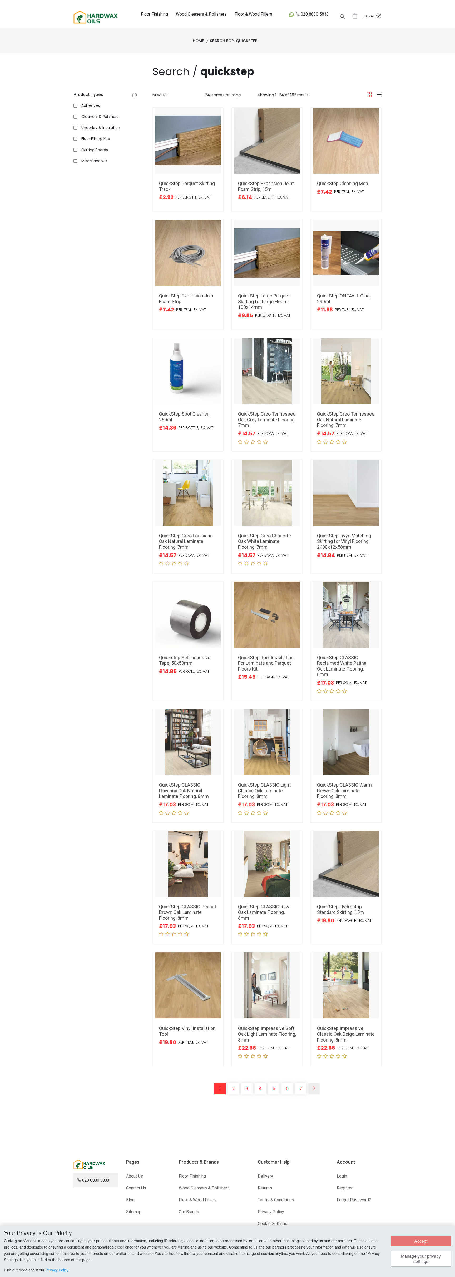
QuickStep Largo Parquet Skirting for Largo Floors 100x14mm (264, 301)
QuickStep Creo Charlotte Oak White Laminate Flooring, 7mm (264, 541)
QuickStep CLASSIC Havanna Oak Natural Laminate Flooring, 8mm (184, 790)
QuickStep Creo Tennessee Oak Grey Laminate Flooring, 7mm (266, 419)
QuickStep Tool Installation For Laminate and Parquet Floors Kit (266, 663)
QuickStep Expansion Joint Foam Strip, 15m (266, 186)
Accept (420, 1241)
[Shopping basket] (356, 16)
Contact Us (136, 1188)
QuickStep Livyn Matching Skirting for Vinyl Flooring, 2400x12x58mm (344, 541)
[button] (134, 95)
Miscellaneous (94, 160)
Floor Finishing (154, 14)
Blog (130, 1199)
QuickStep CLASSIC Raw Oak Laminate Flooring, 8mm (263, 912)
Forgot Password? (354, 1199)
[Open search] (342, 17)
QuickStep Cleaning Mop (342, 183)
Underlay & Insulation (100, 127)
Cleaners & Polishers (99, 116)
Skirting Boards (94, 149)
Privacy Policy (271, 1211)
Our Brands (189, 1211)
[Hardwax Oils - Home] (95, 17)
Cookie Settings (272, 1223)
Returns (265, 1188)
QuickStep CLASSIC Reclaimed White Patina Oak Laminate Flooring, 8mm (341, 666)
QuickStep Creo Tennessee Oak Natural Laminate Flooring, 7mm (345, 419)
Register (345, 1188)
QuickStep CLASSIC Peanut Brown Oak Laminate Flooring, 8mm (187, 912)
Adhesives (90, 105)
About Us (134, 1176)
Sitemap (133, 1211)
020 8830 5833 (315, 14)
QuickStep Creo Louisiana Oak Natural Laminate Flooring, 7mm (185, 541)
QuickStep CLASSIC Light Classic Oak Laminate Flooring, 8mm (264, 790)
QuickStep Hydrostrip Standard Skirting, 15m (340, 909)
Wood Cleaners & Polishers (201, 14)
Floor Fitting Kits (95, 138)
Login (342, 1176)
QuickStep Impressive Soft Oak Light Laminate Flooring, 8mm (267, 1033)
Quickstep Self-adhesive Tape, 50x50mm (184, 660)
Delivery (265, 1176)
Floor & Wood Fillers (253, 14)
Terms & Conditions (276, 1199)
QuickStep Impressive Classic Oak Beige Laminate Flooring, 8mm (346, 1033)
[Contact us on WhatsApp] (291, 14)
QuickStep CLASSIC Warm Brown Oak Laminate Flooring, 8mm (344, 790)
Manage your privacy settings (421, 1258)
